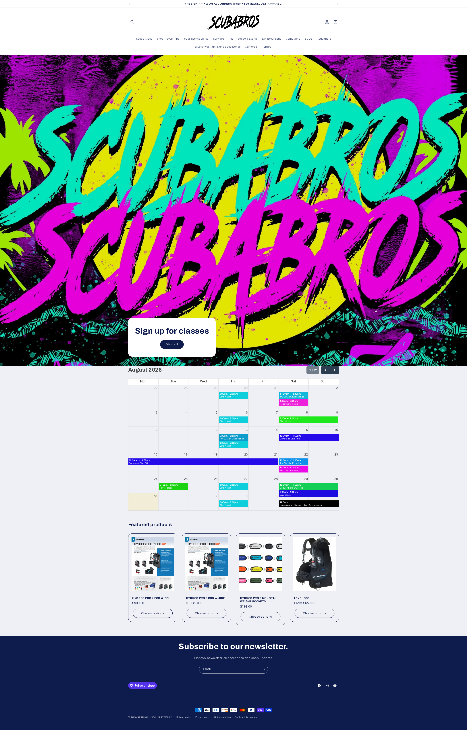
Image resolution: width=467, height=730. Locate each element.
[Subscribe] (263, 669)
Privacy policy (203, 717)
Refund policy (184, 717)
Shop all (172, 344)
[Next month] (334, 370)
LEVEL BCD (302, 598)
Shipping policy (222, 717)
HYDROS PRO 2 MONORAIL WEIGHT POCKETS (258, 600)
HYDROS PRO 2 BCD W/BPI (150, 598)
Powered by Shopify (161, 717)
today (313, 370)
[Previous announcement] (129, 3)
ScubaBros (144, 717)
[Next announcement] (338, 3)
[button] (132, 22)
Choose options (152, 613)
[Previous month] (325, 370)
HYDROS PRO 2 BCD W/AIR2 (205, 598)
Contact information (246, 717)
